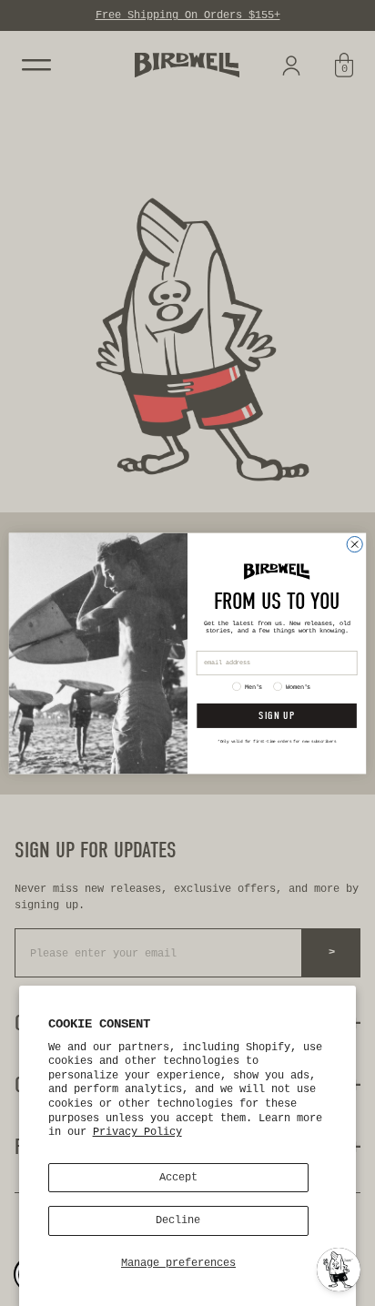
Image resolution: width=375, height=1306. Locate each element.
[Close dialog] (354, 544)
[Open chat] (338, 1269)
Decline (178, 1220)
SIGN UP (276, 715)
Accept (178, 1177)
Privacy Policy (137, 1132)
